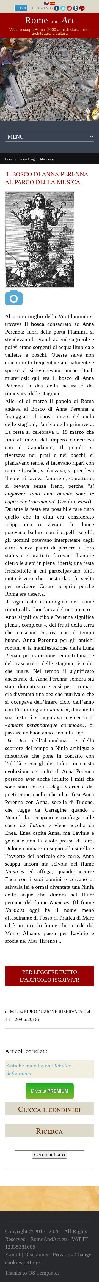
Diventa (49, 1091)
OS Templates (44, 1273)
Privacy (61, 1254)
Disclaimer (36, 1254)
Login (21, 8)
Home (9, 159)
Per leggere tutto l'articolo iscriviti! (49, 976)
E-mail (12, 1254)
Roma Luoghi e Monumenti (37, 159)
